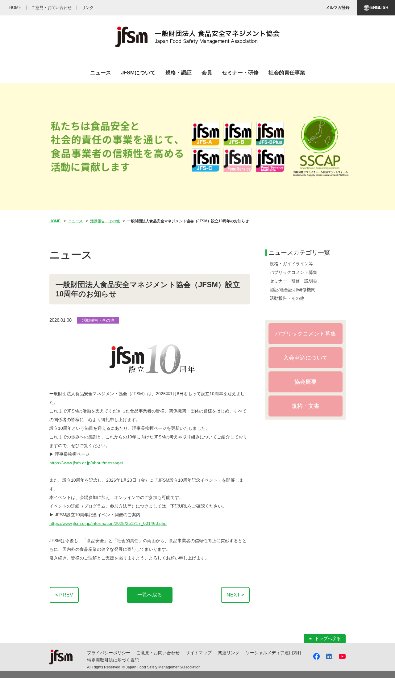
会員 (207, 73)
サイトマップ (199, 653)
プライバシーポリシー (108, 653)
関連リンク (228, 653)
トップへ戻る (328, 638)
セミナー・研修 (240, 73)
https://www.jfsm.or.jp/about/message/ (86, 462)
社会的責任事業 (286, 73)
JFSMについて (138, 73)
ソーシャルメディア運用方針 (274, 653)
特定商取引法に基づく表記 (113, 660)
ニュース (100, 73)
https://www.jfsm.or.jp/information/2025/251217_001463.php (108, 523)
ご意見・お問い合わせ (158, 653)
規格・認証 (178, 73)
